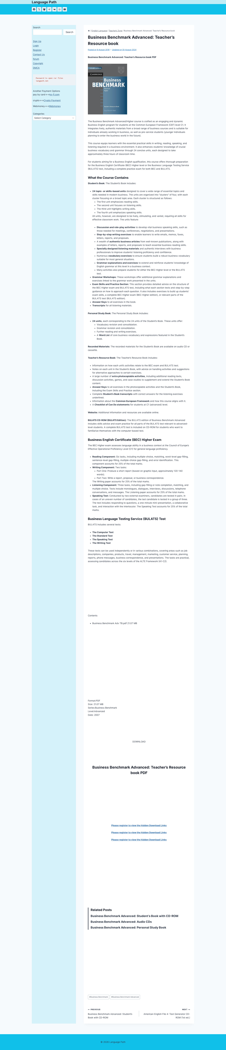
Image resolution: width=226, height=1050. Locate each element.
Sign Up (37, 41)
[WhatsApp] (59, 9)
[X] (39, 9)
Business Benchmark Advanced (125, 997)
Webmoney (55, 106)
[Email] (65, 9)
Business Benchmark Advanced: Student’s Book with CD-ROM (134, 916)
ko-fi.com (55, 94)
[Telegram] (49, 9)
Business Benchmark (98, 997)
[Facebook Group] (44, 9)
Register (37, 50)
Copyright (38, 63)
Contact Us (39, 54)
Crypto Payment (52, 100)
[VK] (54, 9)
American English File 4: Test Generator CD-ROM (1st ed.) (167, 1013)
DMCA (36, 68)
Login (36, 45)
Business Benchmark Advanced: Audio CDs (121, 921)
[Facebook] (34, 9)
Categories (38, 113)
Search (36, 27)
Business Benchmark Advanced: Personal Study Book (128, 927)
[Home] (89, 31)
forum (36, 59)
